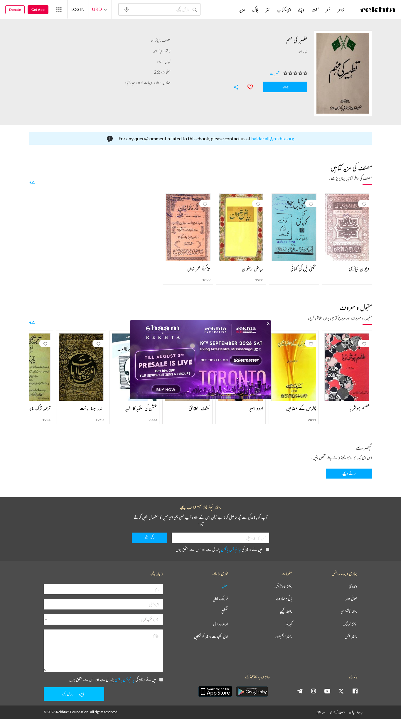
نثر (268, 9)
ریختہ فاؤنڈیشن (283, 586)
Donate (15, 9)
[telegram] (299, 691)
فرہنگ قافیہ (220, 598)
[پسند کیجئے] (247, 86)
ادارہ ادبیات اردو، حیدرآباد (142, 82)
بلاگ (255, 9)
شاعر (341, 9)
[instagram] (313, 691)
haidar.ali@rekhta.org (272, 138)
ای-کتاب (284, 9)
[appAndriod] (252, 691)
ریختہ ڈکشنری (349, 611)
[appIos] (215, 691)
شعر (328, 9)
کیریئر (288, 624)
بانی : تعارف (284, 598)
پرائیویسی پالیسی (231, 549)
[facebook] (355, 691)
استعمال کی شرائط (337, 712)
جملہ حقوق (321, 712)
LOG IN (78, 9)
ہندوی (353, 586)
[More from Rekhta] (58, 9)
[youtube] (327, 691)
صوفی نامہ (351, 598)
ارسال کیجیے (68, 693)
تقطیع (224, 611)
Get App (38, 9)
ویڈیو (301, 9)
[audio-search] (126, 9)
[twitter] (341, 691)
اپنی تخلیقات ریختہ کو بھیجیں (211, 636)
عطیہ (225, 586)
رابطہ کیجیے (286, 611)
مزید (32, 181)
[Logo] (377, 10)
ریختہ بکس (351, 636)
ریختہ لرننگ (350, 624)
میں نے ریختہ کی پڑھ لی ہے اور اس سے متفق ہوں (219, 549)
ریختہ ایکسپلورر (283, 636)
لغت (315, 9)
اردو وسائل (220, 624)
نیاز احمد (155, 40)
